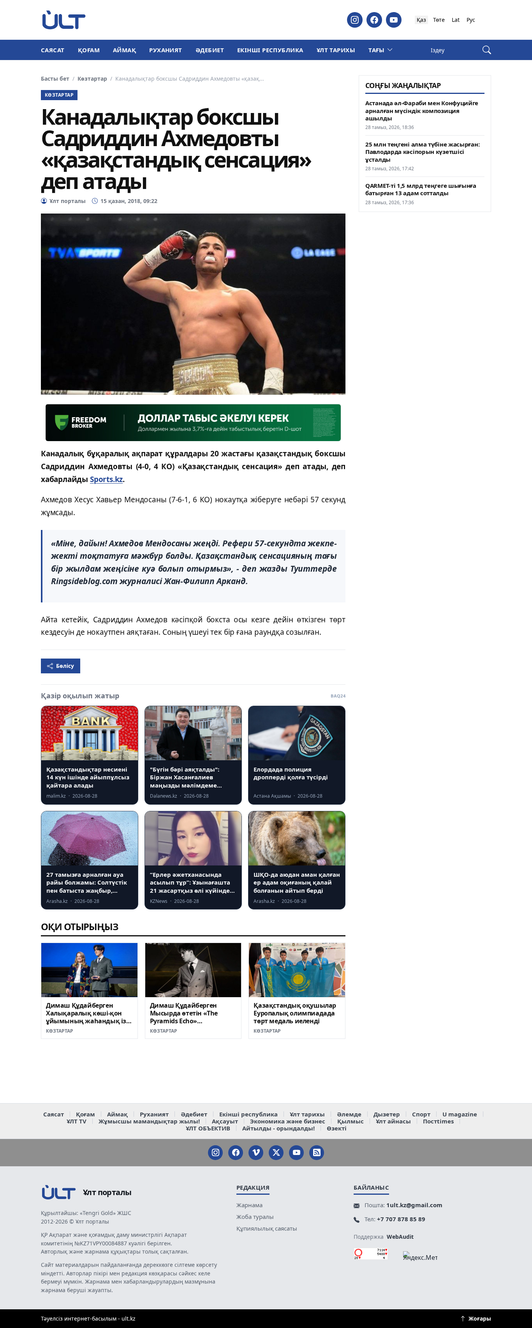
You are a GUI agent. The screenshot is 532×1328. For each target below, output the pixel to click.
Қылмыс (350, 1121)
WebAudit (400, 1236)
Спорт (421, 1114)
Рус (471, 19)
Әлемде (349, 1114)
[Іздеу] (487, 50)
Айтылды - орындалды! (278, 1128)
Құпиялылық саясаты (266, 1228)
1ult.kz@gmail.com (414, 1205)
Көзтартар (92, 78)
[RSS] (316, 1152)
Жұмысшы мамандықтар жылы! (149, 1121)
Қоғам (89, 50)
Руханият (165, 50)
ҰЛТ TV (76, 1121)
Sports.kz (106, 479)
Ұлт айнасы (393, 1121)
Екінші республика (270, 50)
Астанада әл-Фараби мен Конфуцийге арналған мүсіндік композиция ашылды (421, 110)
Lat (456, 19)
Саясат (53, 50)
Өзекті (337, 1128)
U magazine (459, 1114)
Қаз (421, 19)
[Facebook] (374, 20)
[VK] (255, 1152)
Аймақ (124, 50)
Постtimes (438, 1121)
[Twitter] (276, 1152)
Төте (439, 19)
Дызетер (386, 1114)
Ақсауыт (225, 1121)
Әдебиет (210, 50)
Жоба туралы (255, 1216)
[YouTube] (394, 20)
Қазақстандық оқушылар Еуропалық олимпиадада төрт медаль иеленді (295, 1013)
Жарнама (249, 1205)
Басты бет (55, 78)
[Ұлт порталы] (64, 19)
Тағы (376, 50)
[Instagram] (355, 20)
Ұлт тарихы (336, 50)
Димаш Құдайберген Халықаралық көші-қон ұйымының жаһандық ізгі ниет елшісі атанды (88, 1017)
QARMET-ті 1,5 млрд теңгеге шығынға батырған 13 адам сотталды (420, 189)
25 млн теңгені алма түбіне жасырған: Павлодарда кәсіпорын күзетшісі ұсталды (422, 152)
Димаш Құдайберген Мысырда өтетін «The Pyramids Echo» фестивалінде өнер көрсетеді (184, 1020)
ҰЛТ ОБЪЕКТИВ (208, 1128)
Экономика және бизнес (287, 1121)
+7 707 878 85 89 (401, 1219)
